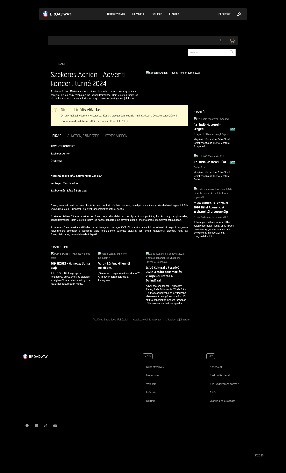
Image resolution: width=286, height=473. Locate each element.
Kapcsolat (216, 367)
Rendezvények (155, 367)
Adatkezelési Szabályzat (147, 319)
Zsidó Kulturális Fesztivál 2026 (211, 217)
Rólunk (150, 400)
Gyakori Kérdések (220, 375)
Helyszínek (138, 13)
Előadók (174, 13)
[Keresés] (231, 52)
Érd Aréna (199, 167)
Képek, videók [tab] (116, 136)
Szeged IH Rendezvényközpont (211, 134)
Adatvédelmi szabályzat (224, 384)
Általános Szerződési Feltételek (110, 319)
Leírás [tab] (56, 136)
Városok (157, 13)
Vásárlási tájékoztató (177, 319)
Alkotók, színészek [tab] (83, 136)
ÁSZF (213, 392)
